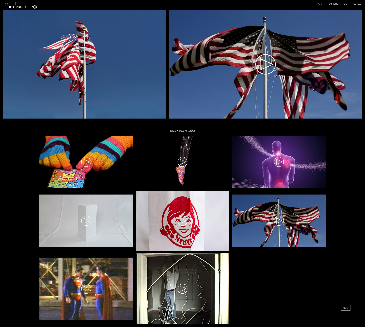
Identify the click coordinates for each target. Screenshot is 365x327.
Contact (357, 3)
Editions (333, 3)
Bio (345, 3)
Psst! (345, 307)
